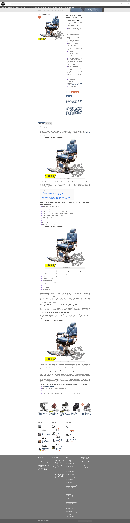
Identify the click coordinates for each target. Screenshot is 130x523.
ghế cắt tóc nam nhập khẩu (70, 477)
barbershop (68, 460)
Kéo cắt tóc (74, 501)
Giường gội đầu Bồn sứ (69, 492)
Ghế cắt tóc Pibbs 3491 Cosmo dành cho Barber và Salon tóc (65, 414)
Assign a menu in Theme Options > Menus (115, 0)
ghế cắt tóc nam (68, 469)
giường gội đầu (68, 490)
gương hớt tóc (68, 498)
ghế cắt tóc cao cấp (69, 466)
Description (41, 123)
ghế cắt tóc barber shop (70, 463)
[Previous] (38, 411)
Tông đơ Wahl (68, 514)
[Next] (91, 411)
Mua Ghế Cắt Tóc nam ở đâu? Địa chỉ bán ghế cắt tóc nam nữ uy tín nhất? (59, 476)
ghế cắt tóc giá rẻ (69, 468)
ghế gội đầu (75, 484)
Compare (69, 96)
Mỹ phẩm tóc (78, 7)
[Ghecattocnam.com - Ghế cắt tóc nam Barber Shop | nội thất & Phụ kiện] (5, 4)
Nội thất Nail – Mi (42, 7)
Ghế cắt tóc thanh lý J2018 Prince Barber (43, 414)
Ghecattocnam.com (49, 386)
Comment (56, 463)
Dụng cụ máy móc (70, 7)
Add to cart (75, 92)
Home (39, 10)
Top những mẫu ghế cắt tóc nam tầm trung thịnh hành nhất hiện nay (59, 466)
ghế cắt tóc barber (74, 461)
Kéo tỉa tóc (68, 506)
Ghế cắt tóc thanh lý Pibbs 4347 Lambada (53, 414)
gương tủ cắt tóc (69, 501)
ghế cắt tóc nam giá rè (69, 476)
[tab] (41, 123)
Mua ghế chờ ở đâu (74, 506)
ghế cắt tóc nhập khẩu (69, 479)
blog (65, 7)
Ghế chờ (72, 460)
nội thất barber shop (69, 511)
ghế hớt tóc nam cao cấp (70, 372)
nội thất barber (68, 509)
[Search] (99, 4)
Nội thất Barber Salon (73, 102)
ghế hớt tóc (69, 111)
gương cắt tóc (68, 493)
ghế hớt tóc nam (74, 111)
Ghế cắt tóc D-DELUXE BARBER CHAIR (75, 414)
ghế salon (67, 487)
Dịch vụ (60, 7)
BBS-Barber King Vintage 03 (72, 104)
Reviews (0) (48, 123)
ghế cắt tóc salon (69, 482)
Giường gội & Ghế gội (20, 7)
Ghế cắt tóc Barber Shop (74, 100)
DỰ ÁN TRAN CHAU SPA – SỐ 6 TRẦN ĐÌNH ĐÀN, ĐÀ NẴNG (59, 461)
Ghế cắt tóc (3, 7)
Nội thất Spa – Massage (32, 7)
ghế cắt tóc (68, 461)
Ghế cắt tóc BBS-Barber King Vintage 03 (73, 107)
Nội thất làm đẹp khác (52, 7)
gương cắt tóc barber (69, 495)
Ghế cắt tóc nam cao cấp (71, 101)
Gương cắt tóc (11, 7)
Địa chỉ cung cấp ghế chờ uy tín (71, 516)
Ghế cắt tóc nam (59, 10)
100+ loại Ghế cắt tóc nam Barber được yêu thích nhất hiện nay (59, 471)
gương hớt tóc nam (69, 500)
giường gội (72, 487)
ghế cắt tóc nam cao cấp (70, 474)
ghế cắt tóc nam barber (70, 471)
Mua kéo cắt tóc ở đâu (69, 508)
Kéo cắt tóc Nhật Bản (69, 503)
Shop (44, 10)
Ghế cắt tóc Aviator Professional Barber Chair (86, 414)
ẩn (45, 190)
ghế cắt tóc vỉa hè (69, 484)
